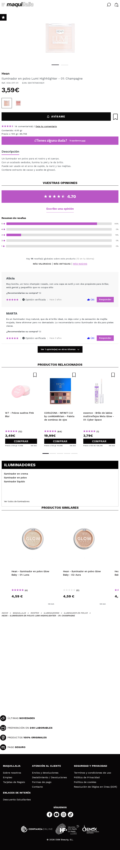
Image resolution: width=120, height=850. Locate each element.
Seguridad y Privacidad (90, 765)
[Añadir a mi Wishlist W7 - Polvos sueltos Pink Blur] (21, 375)
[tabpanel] (60, 37)
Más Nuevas (80, 264)
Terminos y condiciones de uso (92, 773)
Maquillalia (11, 765)
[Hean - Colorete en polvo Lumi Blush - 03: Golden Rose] (18, 103)
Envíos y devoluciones (45, 773)
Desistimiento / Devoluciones (49, 777)
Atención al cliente (46, 765)
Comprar (21, 441)
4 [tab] (67, 453)
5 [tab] (74, 453)
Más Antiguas (62, 264)
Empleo (7, 777)
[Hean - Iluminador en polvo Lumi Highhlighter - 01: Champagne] (6, 103)
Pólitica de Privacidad (87, 777)
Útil (92, 299)
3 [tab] (60, 453)
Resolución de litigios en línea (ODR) (95, 787)
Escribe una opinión (60, 208)
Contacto (37, 787)
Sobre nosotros (12, 773)
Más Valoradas (42, 264)
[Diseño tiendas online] (90, 829)
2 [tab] (53, 453)
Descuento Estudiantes (17, 799)
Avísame (58, 116)
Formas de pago (41, 782)
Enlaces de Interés (17, 792)
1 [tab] (45, 453)
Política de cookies (85, 782)
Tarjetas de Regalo (14, 782)
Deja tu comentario (46, 126)
